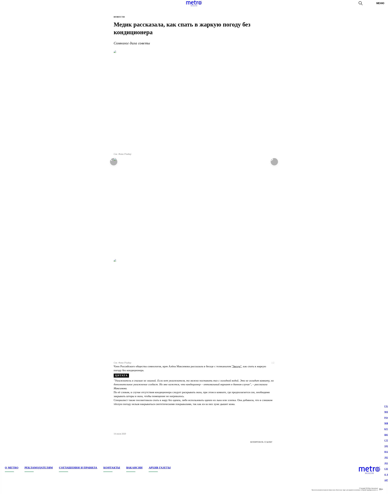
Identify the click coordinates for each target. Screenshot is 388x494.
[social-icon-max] (25, 489)
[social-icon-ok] (19, 489)
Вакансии (134, 467)
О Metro (11, 467)
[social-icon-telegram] (13, 489)
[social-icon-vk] (7, 489)
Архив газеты (160, 467)
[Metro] (194, 3)
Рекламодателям (39, 467)
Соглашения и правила (78, 467)
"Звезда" (236, 366)
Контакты (111, 467)
